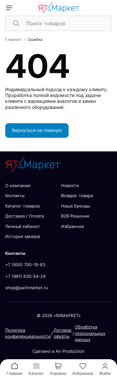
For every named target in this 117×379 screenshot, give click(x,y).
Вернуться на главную (37, 130)
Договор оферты (63, 333)
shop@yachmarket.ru (26, 287)
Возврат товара (77, 195)
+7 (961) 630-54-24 (25, 276)
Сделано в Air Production (58, 351)
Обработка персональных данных (90, 333)
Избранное (72, 226)
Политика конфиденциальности (28, 333)
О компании (18, 185)
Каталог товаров (22, 205)
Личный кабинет (22, 226)
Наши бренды (75, 205)
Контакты (15, 195)
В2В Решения (75, 216)
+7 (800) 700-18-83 (25, 264)
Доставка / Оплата (24, 216)
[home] (59, 8)
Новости (70, 185)
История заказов (22, 236)
